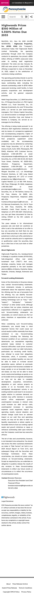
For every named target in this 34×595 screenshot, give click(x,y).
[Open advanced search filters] (26, 17)
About (8, 584)
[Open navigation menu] (3, 17)
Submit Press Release (9, 588)
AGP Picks (4, 3)
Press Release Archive (20, 584)
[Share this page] (31, 17)
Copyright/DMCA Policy (11, 592)
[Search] (22, 17)
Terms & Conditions (25, 588)
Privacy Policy (26, 592)
